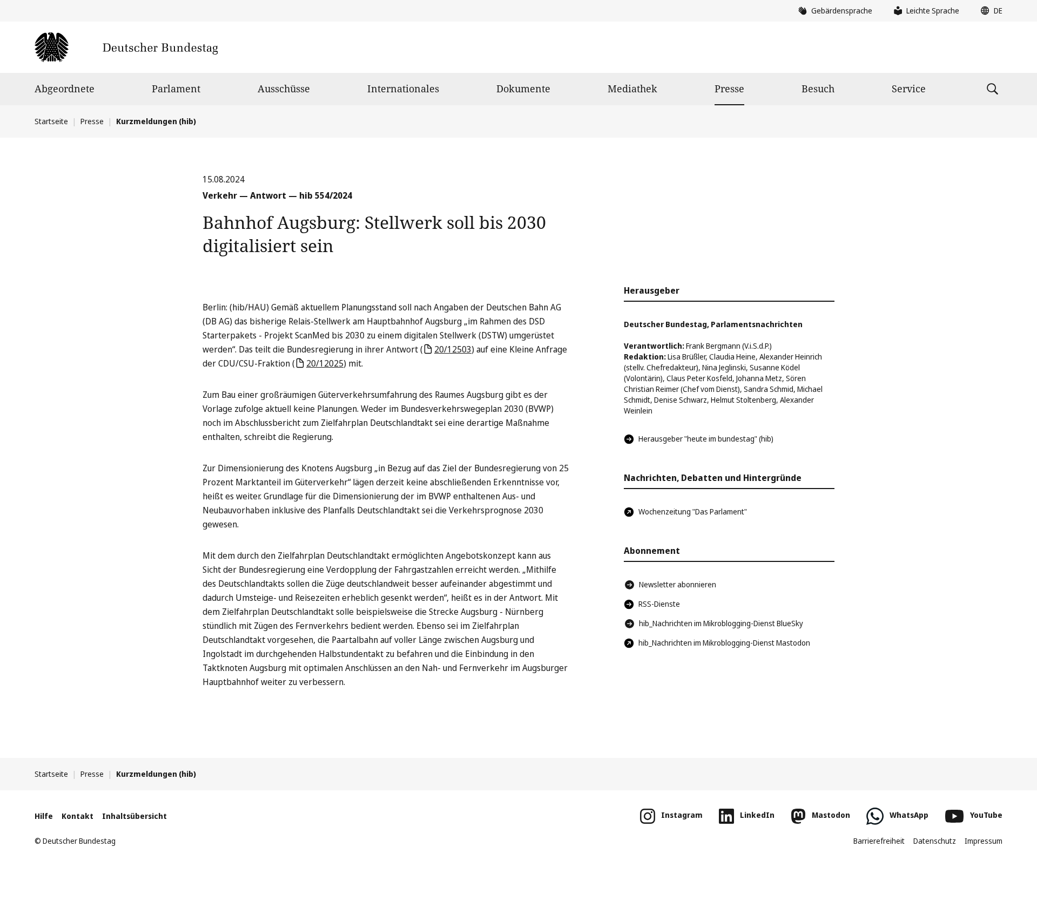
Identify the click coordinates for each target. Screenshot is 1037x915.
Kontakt (77, 816)
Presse (729, 88)
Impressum (983, 841)
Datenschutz (934, 841)
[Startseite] (126, 47)
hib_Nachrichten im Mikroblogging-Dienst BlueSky (721, 623)
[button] (988, 11)
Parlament (176, 88)
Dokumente (523, 88)
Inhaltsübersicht (134, 816)
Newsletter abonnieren (677, 584)
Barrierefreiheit (879, 841)
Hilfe (44, 816)
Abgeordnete (65, 88)
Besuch (818, 88)
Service (909, 88)
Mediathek (632, 88)
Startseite (51, 121)
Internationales (403, 88)
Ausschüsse (284, 88)
